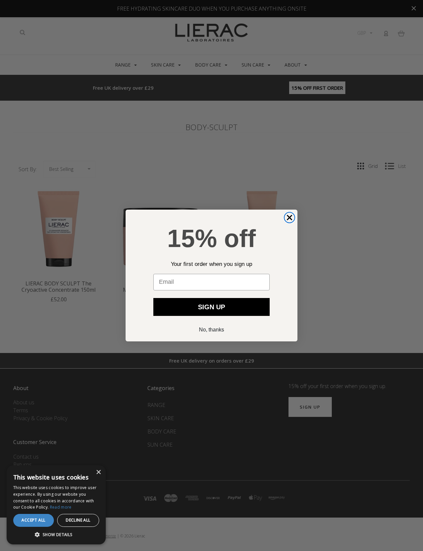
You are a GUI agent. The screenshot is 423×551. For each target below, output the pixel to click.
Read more (61, 507)
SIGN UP (211, 307)
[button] (56, 534)
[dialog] (56, 504)
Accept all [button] (33, 520)
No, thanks (211, 329)
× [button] (98, 472)
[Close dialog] (289, 217)
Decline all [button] (78, 520)
